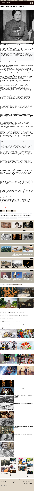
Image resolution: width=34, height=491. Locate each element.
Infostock (20, 0)
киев (28, 213)
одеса (1, 215)
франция (8, 213)
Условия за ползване (14, 480)
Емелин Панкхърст (28, 215)
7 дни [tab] (30, 378)
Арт (14, 389)
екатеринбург (7, 215)
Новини (13, 483)
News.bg (8, 0)
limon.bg (27, 0)
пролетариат (25, 213)
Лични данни (13, 481)
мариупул (12, 215)
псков (24, 215)
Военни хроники (16, 397)
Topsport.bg (14, 0)
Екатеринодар (15, 218)
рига (4, 215)
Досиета (15, 412)
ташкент (15, 215)
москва (5, 213)
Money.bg (11, 0)
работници (15, 213)
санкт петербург (20, 213)
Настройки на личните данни (26, 484)
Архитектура (15, 404)
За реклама (13, 482)
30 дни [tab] (32, 378)
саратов (21, 215)
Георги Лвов (2, 218)
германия (2, 213)
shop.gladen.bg (24, 0)
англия (11, 213)
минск (31, 213)
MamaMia (6, 0)
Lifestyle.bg (17, 0)
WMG (0, 0)
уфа (18, 215)
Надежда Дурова (7, 218)
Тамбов (11, 218)
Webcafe (3, 0)
